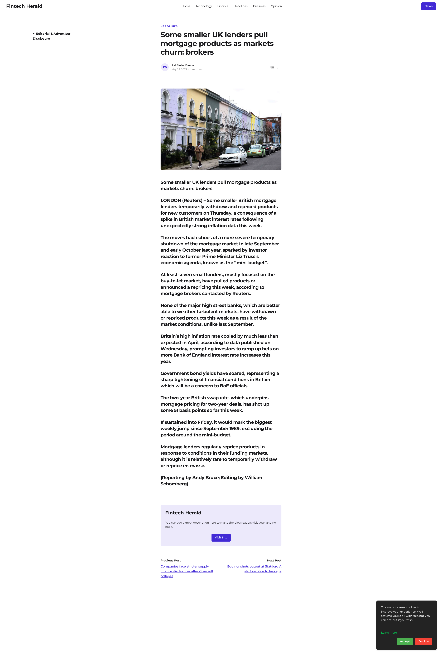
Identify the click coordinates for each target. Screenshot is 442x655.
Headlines (241, 6)
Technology (204, 6)
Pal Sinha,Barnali (183, 65)
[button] (277, 67)
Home (186, 6)
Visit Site (221, 537)
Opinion (276, 6)
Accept (405, 641)
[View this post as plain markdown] (272, 67)
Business (259, 6)
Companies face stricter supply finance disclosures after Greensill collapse (187, 571)
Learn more (389, 632)
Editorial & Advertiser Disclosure (51, 36)
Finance (222, 6)
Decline (424, 641)
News (429, 6)
